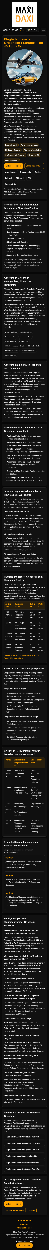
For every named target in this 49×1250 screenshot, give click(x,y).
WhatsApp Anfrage (34, 166)
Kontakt (19, 1241)
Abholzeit (20, 178)
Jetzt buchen (24, 1245)
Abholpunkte (11, 172)
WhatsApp (24, 1224)
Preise (38, 172)
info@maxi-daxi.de (25, 1228)
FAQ (29, 178)
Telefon (31, 1210)
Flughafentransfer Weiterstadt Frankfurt (22, 1143)
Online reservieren (14, 166)
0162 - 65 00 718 (10, 30)
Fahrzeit (8, 178)
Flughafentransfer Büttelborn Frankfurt (22, 1163)
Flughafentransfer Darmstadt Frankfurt (22, 1137)
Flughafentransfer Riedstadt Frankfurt (21, 1156)
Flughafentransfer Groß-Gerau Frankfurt (22, 1169)
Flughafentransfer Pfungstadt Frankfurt (22, 1150)
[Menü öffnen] (43, 30)
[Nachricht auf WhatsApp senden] (22, 30)
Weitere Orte (10, 184)
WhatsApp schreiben (15, 1210)
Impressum (28, 1241)
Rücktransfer (25, 172)
